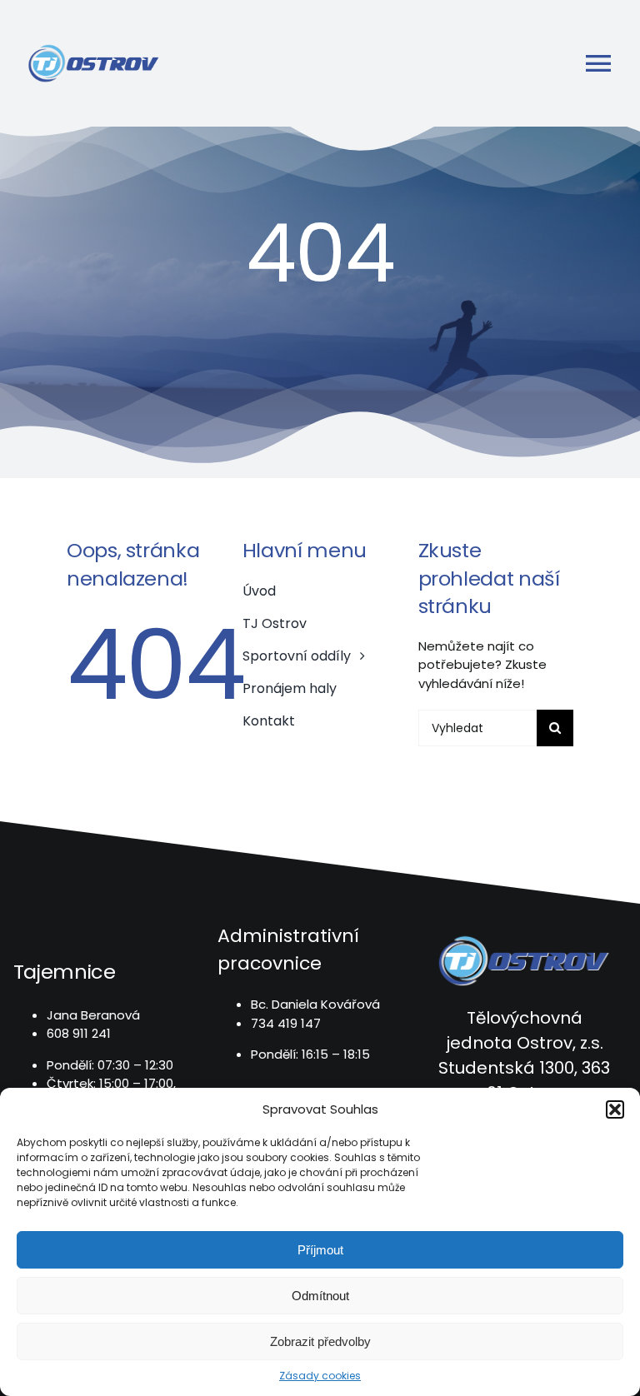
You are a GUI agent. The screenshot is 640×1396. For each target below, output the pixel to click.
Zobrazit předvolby (320, 1341)
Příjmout (320, 1250)
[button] (615, 1109)
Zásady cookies (320, 1376)
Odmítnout (320, 1296)
